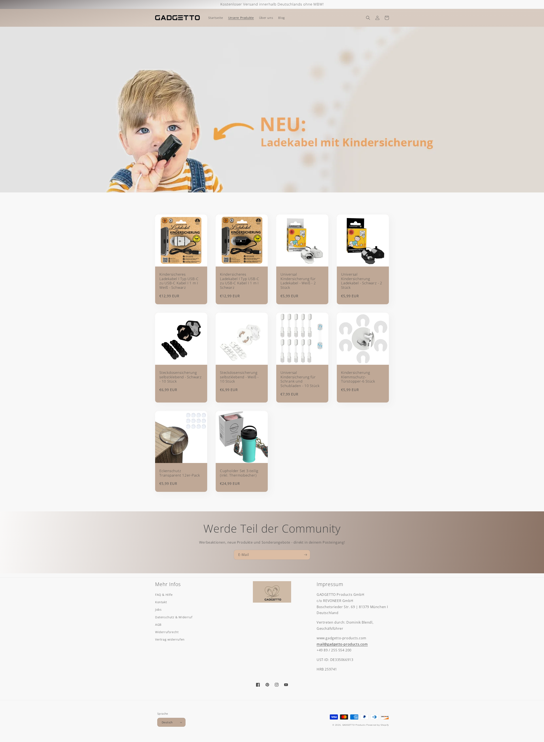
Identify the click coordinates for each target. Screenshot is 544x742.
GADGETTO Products (354, 724)
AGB (158, 625)
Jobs (158, 609)
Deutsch (167, 722)
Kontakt (161, 602)
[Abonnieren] (305, 555)
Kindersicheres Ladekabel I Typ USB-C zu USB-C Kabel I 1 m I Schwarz (239, 281)
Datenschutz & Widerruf (173, 617)
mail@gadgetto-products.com (342, 644)
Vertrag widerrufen (170, 639)
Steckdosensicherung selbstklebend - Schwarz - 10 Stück (180, 377)
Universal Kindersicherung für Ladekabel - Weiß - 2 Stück (298, 281)
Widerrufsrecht (166, 632)
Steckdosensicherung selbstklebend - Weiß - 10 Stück (239, 377)
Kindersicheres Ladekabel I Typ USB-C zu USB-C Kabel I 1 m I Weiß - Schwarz (178, 281)
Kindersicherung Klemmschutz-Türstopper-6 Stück (358, 377)
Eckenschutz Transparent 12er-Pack (179, 473)
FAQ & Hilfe (164, 595)
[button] (368, 17)
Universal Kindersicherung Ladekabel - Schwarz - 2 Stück (361, 281)
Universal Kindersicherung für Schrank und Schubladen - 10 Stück (299, 379)
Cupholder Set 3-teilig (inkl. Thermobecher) (239, 473)
